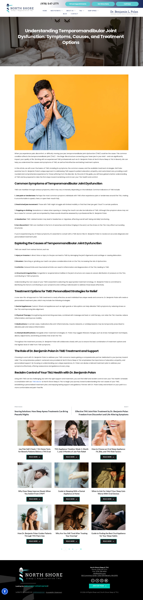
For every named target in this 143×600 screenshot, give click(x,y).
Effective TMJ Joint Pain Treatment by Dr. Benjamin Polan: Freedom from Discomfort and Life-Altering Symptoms (101, 413)
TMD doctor (37, 382)
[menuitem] (45, 10)
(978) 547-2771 (102, 569)
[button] (5, 591)
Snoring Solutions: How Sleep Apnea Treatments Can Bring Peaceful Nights (41, 413)
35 (81, 549)
